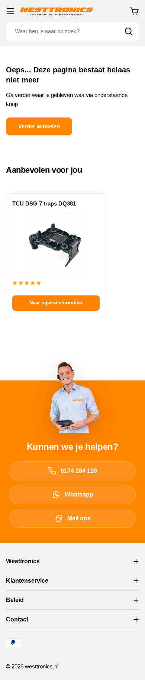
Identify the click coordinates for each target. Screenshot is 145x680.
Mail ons (79, 518)
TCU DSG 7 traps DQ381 (44, 203)
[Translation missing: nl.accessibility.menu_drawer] (10, 11)
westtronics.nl (41, 666)
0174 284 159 (79, 471)
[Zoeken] (128, 31)
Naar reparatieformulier (56, 302)
